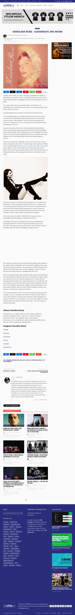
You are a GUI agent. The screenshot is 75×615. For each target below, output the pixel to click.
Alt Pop (30, 437)
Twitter (5, 340)
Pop (44, 38)
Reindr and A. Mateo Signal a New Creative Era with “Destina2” (12, 429)
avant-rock (21, 38)
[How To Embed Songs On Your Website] (62, 559)
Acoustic (6, 522)
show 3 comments (11, 405)
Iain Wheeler (10, 35)
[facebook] (55, 1)
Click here (30, 513)
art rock (36, 462)
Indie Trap (6, 436)
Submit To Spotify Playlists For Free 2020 (61, 548)
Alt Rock (12, 527)
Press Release (7, 425)
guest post (15, 539)
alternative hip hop (9, 435)
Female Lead (13, 491)
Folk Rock (10, 536)
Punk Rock (10, 555)
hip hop (15, 435)
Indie (36, 38)
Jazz (12, 546)
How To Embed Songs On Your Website (60, 568)
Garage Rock (7, 539)
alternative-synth (14, 38)
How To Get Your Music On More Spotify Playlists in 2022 (60, 527)
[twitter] (57, 1)
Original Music (14, 548)
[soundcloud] (65, 1)
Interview (41, 463)
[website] (11, 400)
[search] (70, 5)
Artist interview (41, 462)
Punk (5, 555)
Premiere (6, 553)
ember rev (36, 463)
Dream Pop (19, 531)
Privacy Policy (21, 1)
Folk (29, 488)
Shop (40, 5)
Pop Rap (11, 436)
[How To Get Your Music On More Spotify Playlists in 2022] (62, 518)
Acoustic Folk (13, 522)
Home (21, 5)
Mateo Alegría (6, 433)
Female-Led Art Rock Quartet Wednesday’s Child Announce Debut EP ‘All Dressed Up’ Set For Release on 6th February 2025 (13, 483)
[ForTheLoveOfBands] (9, 606)
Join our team (13, 1)
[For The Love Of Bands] (8, 5)
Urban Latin (16, 436)
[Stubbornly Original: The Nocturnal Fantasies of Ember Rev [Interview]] (37, 446)
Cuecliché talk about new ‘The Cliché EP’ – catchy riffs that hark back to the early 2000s (62, 588)
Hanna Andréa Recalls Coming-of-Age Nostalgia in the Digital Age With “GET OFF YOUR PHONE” (37, 430)
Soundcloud (7, 347)
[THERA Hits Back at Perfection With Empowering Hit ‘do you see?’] (13, 446)
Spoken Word (7, 494)
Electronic (32, 38)
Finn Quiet (29, 487)
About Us (6, 1)
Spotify (5, 565)
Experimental (7, 491)
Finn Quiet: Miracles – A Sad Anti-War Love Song (37, 482)
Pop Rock (39, 437)
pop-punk (10, 551)
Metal (16, 546)
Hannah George (30, 435)
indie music (18, 541)
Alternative (7, 38)
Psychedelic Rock (15, 553)
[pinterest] (59, 1)
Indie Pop (40, 38)
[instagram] (61, 1)
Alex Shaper (5, 490)
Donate (39, 1)
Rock (18, 462)
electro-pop (26, 38)
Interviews (30, 451)
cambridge (30, 463)
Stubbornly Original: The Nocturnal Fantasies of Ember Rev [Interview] (37, 456)
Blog (26, 5)
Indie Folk (33, 488)
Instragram (6, 336)
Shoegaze (13, 558)
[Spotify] (71, 1)
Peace (41, 488)
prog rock (17, 493)
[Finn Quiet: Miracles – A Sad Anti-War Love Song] (37, 473)
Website (5, 329)
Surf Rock (11, 565)
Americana (18, 527)
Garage (17, 536)
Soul (16, 563)
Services (50, 5)
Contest (6, 531)
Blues (15, 529)
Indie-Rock (6, 493)
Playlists (34, 5)
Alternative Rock (15, 524)
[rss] (69, 1)
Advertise (34, 1)
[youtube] (63, 1)
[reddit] (67, 1)
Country (12, 531)
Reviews (37, 28)
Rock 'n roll (6, 558)
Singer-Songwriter (8, 39)
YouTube (6, 343)
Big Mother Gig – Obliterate (9, 371)
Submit (45, 5)
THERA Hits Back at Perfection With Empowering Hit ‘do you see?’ (13, 456)
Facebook (6, 333)
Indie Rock (13, 543)
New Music (11, 493)
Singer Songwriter (8, 463)
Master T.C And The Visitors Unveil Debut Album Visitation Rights (38, 371)
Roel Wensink (30, 460)
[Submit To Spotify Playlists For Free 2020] (62, 539)
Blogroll (28, 1)
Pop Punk (17, 551)
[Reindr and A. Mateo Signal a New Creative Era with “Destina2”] (13, 420)
